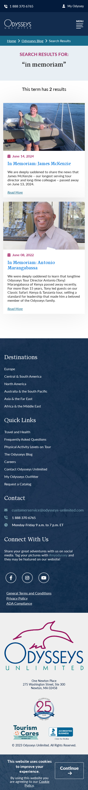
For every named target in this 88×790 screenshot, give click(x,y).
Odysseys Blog (32, 40)
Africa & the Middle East (22, 406)
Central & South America (22, 376)
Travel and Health (17, 432)
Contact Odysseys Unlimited (25, 469)
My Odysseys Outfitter (21, 476)
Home (11, 40)
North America (15, 384)
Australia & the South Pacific (25, 391)
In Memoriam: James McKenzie (39, 164)
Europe (9, 369)
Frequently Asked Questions (25, 439)
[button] (80, 24)
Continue (69, 768)
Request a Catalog (17, 484)
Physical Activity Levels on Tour (27, 447)
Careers (10, 462)
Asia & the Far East (18, 399)
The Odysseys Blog (18, 454)
